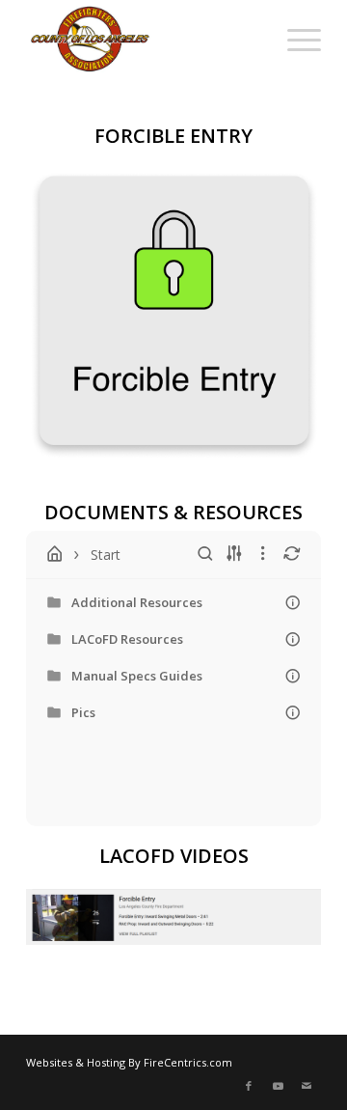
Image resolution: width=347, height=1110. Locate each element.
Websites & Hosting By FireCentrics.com (129, 1062)
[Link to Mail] (306, 1085)
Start (105, 554)
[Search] (249, 38)
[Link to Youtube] (277, 1085)
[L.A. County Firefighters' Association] (144, 38)
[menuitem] (249, 38)
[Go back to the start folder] (54, 554)
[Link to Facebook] (248, 1085)
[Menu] (294, 38)
